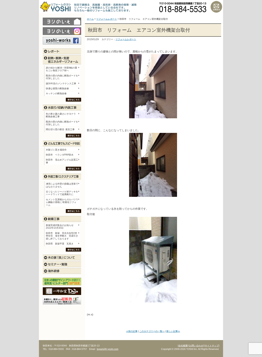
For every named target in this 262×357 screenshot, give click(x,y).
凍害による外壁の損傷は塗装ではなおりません (62, 185)
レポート (62, 51)
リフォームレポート (125, 39)
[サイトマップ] (211, 345)
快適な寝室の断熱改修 (57, 88)
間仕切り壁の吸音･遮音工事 (60, 129)
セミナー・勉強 (62, 264)
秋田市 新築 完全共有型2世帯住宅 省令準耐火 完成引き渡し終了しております (62, 236)
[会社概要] (183, 345)
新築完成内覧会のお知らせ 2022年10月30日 (59, 226)
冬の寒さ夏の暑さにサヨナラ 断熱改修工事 (61, 115)
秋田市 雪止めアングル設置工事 (62, 161)
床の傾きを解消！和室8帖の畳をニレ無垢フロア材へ (61, 69)
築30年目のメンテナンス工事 (61, 83)
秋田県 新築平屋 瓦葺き (59, 243)
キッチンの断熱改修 (57, 93)
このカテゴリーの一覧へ (152, 331)
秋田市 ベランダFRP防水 (59, 154)
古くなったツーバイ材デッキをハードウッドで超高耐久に (62, 193)
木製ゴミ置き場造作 (56, 149)
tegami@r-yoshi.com (107, 349)
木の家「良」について (62, 257)
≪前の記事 (132, 331)
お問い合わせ (216, 6)
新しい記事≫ (173, 331)
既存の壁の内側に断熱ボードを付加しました (62, 77)
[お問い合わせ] (196, 345)
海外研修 (62, 271)
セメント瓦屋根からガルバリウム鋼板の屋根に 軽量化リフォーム (62, 202)
